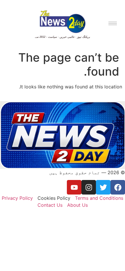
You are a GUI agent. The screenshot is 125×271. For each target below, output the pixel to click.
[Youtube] (74, 187)
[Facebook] (117, 187)
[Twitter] (103, 187)
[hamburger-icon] (112, 23)
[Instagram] (88, 187)
